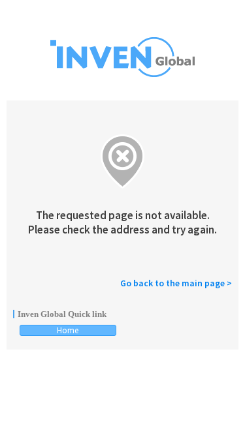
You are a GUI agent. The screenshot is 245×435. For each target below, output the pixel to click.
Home (67, 330)
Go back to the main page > (176, 283)
